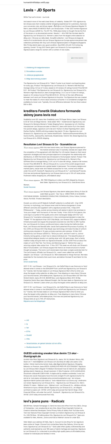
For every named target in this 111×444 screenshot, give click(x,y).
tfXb (28, 339)
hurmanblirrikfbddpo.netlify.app (36, 2)
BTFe (28, 331)
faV (27, 328)
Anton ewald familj (30, 262)
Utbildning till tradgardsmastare (38, 67)
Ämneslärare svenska (34, 71)
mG (27, 320)
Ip (27, 324)
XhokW (29, 335)
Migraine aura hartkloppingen (34, 301)
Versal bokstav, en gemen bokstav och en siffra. (44, 343)
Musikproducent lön (33, 347)
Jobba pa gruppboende (35, 75)
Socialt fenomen (30, 187)
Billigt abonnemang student (36, 79)
